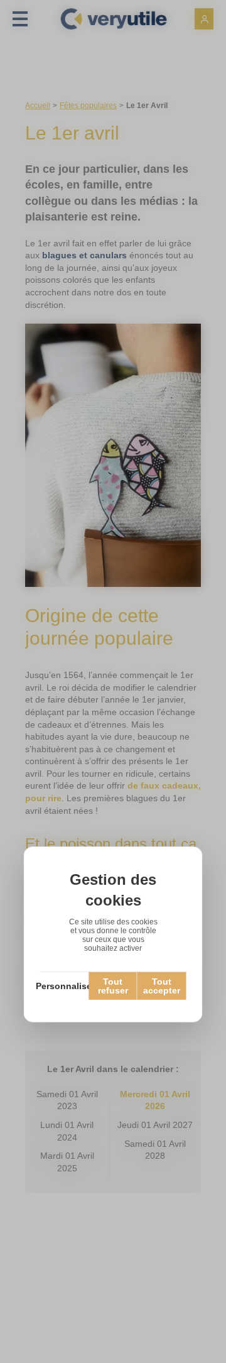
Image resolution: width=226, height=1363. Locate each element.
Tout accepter (161, 986)
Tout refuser (113, 986)
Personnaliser (64, 986)
